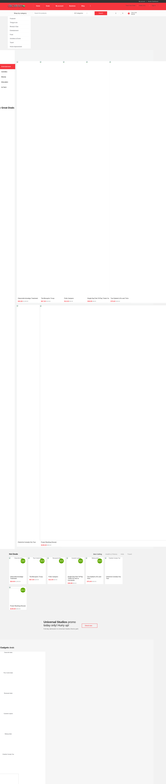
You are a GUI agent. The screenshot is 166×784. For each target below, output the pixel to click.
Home (38, 6)
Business (72, 6)
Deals (48, 6)
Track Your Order (130, 5)
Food (11, 34)
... (90, 6)
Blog (83, 6)
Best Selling (97, 554)
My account (142, 1)
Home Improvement (16, 46)
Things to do (13, 22)
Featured (12, 18)
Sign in (154, 5)
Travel (12, 42)
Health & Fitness (111, 554)
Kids (122, 554)
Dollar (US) (142, 5)
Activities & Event (15, 38)
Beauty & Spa (14, 26)
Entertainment (14, 30)
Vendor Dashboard (153, 1)
